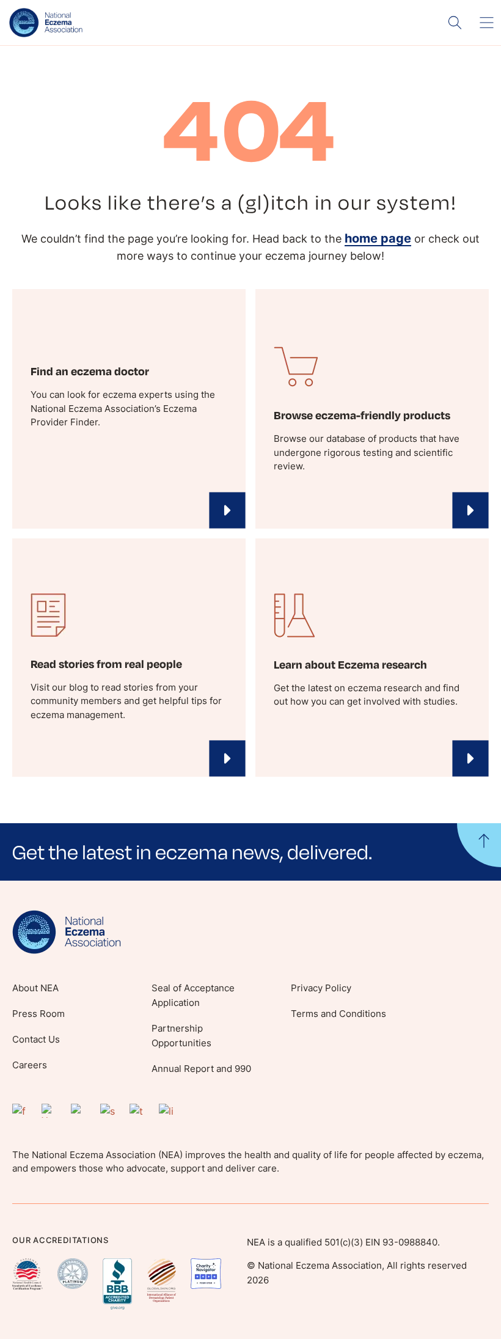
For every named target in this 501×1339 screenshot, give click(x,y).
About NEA (35, 988)
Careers (29, 1065)
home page (378, 238)
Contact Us (36, 1039)
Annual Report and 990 (201, 1068)
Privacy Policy (321, 988)
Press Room (38, 1013)
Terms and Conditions (338, 1013)
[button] (250, 851)
